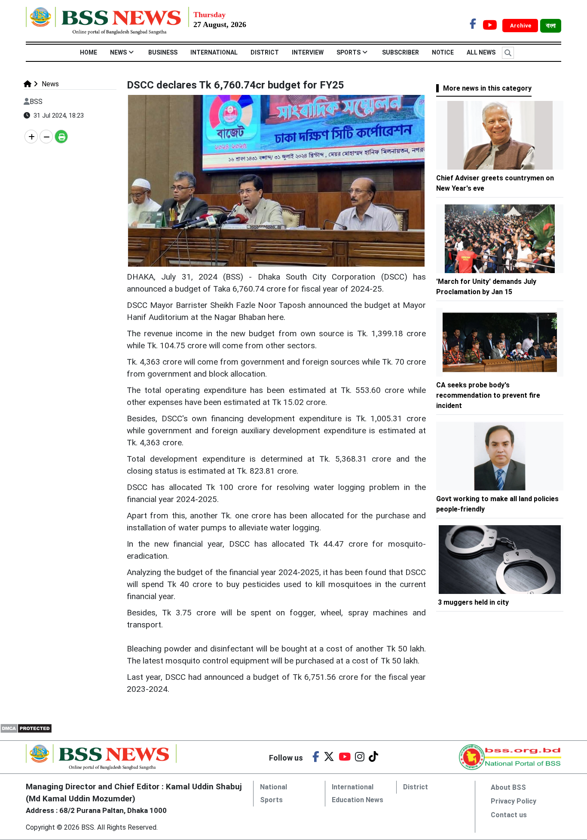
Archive (521, 25)
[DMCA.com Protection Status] (26, 728)
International (214, 52)
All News (481, 52)
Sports (348, 52)
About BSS (508, 787)
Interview (308, 52)
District (265, 52)
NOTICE (443, 52)
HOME (88, 52)
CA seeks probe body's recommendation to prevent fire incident (488, 395)
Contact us (509, 815)
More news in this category (487, 88)
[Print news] (61, 136)
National (273, 787)
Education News (357, 800)
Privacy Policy (513, 801)
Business (162, 52)
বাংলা (551, 25)
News (118, 52)
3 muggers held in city (473, 602)
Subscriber (400, 52)
